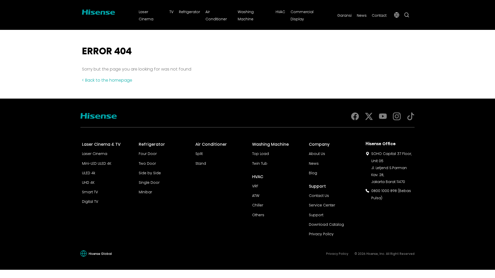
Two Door (147, 163)
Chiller (257, 204)
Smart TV (90, 191)
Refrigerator (189, 11)
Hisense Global (100, 253)
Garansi (344, 15)
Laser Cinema (94, 153)
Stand (200, 163)
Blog (313, 172)
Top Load (260, 153)
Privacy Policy (321, 233)
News (362, 15)
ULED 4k (88, 172)
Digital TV (90, 201)
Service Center (322, 204)
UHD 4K (88, 182)
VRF (255, 185)
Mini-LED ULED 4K (96, 163)
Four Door (148, 153)
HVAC (280, 11)
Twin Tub (259, 163)
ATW (255, 195)
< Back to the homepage (107, 79)
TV (171, 11)
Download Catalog (326, 224)
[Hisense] (98, 11)
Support (316, 214)
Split (199, 153)
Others (258, 214)
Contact (379, 15)
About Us (317, 153)
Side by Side (150, 172)
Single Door (149, 182)
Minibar (145, 191)
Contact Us (319, 195)
